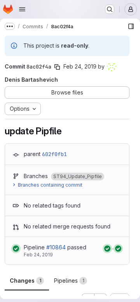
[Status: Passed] (16, 248)
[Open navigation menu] (22, 9)
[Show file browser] (131, 26)
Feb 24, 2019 (79, 66)
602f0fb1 (54, 154)
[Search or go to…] (109, 9)
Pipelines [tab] (69, 280)
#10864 (56, 247)
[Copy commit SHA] (57, 67)
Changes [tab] (25, 280)
